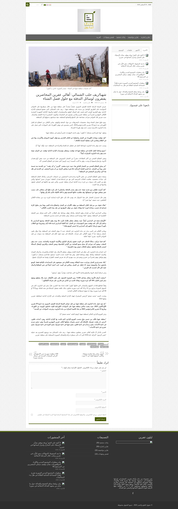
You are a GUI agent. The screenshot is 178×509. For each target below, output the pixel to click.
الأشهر (137, 50)
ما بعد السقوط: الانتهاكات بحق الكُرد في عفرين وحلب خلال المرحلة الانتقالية (46, 454)
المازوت (83, 344)
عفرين (63, 344)
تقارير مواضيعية (133, 37)
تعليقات (129, 50)
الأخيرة (145, 50)
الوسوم (121, 50)
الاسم (103, 392)
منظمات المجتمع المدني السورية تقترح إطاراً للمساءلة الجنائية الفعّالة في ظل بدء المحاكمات (47, 475)
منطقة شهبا (104, 346)
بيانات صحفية (120, 37)
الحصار (101, 344)
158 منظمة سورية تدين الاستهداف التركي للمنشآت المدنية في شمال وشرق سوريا (46, 355)
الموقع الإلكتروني (100, 407)
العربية (98, 37)
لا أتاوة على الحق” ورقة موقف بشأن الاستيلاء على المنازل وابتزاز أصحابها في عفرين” (47, 445)
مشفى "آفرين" (44, 344)
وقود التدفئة (95, 346)
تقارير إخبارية (145, 37)
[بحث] (27, 4)
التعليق (103, 371)
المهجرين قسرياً (73, 344)
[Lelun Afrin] (89, 20)
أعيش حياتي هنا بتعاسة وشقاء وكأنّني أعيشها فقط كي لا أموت (93, 354)
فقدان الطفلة (55, 179)
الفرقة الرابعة (92, 344)
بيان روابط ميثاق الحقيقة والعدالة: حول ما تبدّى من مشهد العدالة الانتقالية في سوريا (45, 485)
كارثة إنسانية (54, 344)
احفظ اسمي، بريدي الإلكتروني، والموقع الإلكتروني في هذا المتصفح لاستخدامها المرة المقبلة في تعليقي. (71, 415)
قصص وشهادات (108, 37)
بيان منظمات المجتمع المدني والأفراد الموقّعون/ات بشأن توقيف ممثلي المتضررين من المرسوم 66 (131, 74)
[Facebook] (42, 4)
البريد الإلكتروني (100, 400)
